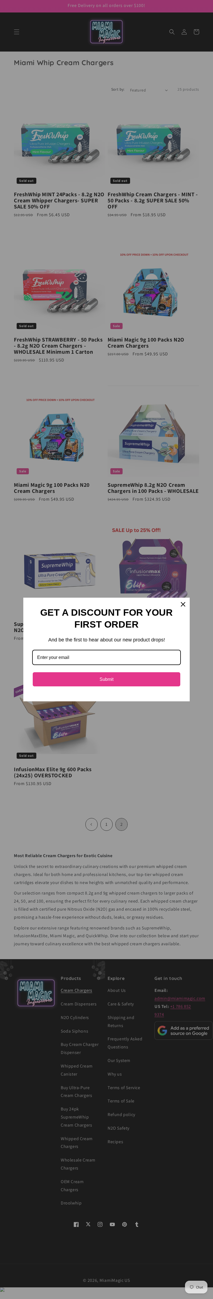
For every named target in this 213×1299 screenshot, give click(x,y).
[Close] (183, 604)
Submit (106, 679)
